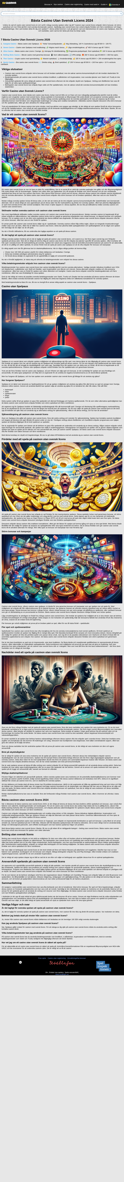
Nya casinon (58, 4)
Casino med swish (91, 4)
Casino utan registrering (73, 4)
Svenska (115, 5)
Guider (103, 4)
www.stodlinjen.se (62, 974)
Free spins (42, 958)
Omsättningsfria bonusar (76, 958)
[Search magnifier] (121, 13)
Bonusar (47, 4)
